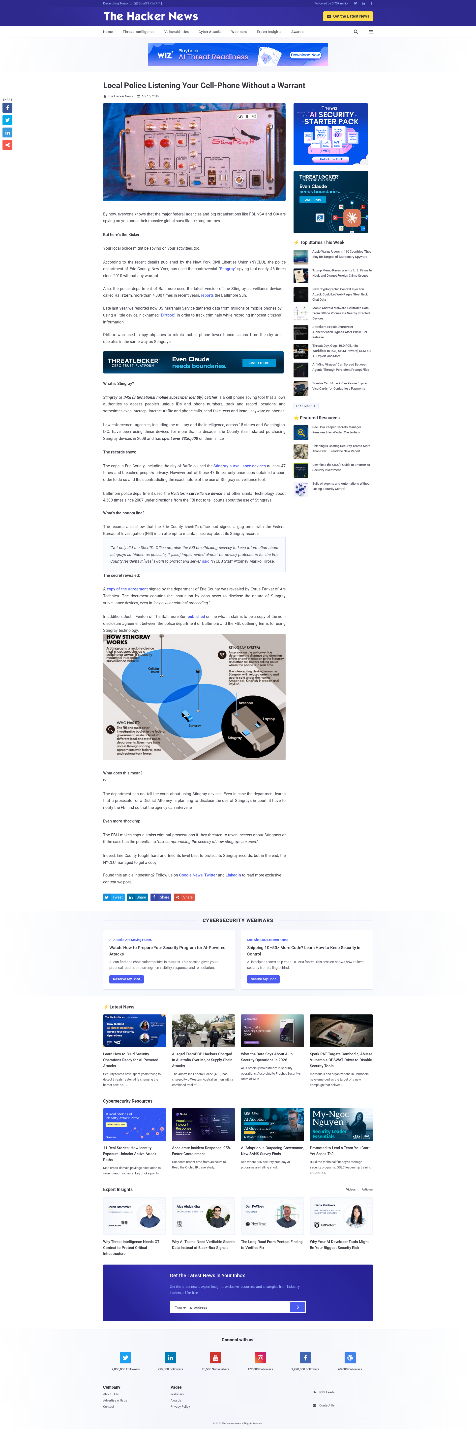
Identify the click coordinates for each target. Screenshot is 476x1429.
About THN (111, 1394)
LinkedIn (233, 875)
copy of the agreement (127, 589)
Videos (351, 1189)
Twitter (210, 875)
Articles (367, 1189)
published (196, 616)
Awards (297, 32)
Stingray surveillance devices (239, 466)
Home (108, 32)
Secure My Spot (263, 979)
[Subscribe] (297, 1307)
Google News (191, 875)
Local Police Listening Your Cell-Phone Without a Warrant (204, 85)
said (205, 561)
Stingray (227, 268)
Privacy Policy (180, 1406)
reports (207, 295)
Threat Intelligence (138, 32)
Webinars (239, 32)
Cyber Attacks (210, 32)
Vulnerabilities (176, 32)
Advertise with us (115, 1400)
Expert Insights (269, 32)
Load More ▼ (306, 406)
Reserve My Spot (126, 979)
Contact (108, 1406)
